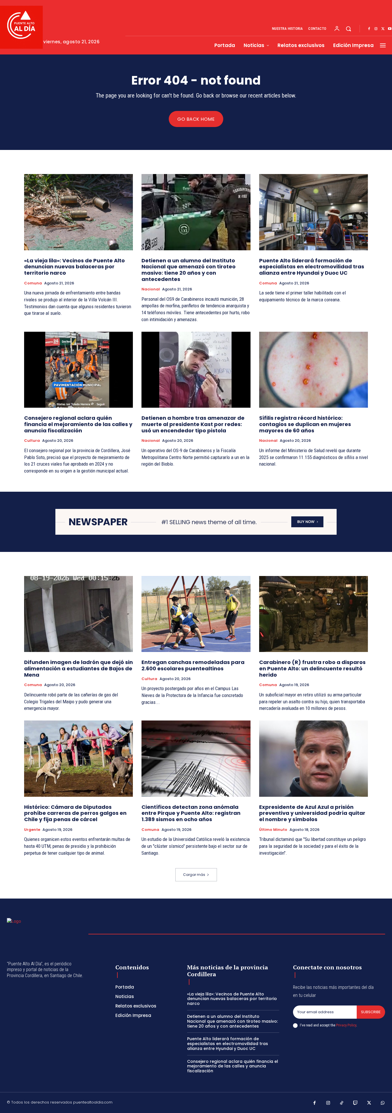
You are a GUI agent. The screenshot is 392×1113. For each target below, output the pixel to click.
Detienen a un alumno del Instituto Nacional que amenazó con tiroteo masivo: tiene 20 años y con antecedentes (188, 270)
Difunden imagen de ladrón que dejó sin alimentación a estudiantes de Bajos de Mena (78, 668)
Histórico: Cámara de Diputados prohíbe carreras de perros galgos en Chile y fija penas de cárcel (75, 813)
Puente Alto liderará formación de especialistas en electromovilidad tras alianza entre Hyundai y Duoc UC (311, 266)
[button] (348, 29)
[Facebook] (369, 29)
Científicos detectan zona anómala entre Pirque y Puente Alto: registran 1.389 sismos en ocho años (190, 813)
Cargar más (194, 874)
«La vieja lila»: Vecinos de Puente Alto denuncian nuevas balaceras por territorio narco (74, 266)
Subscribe (371, 1012)
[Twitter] (382, 29)
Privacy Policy (346, 1025)
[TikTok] (341, 1103)
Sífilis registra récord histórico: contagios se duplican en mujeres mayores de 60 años (305, 424)
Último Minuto (273, 829)
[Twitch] (355, 1103)
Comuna (33, 283)
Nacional (150, 289)
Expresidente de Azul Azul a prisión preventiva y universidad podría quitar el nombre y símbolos (312, 813)
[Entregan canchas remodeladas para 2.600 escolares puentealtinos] (195, 614)
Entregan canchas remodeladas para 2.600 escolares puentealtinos (192, 665)
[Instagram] (375, 29)
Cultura (32, 440)
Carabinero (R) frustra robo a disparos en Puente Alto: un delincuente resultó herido (312, 668)
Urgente (32, 829)
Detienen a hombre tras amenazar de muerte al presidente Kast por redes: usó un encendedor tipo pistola (192, 424)
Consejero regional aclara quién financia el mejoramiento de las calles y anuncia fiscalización (78, 424)
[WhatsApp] (382, 1103)
